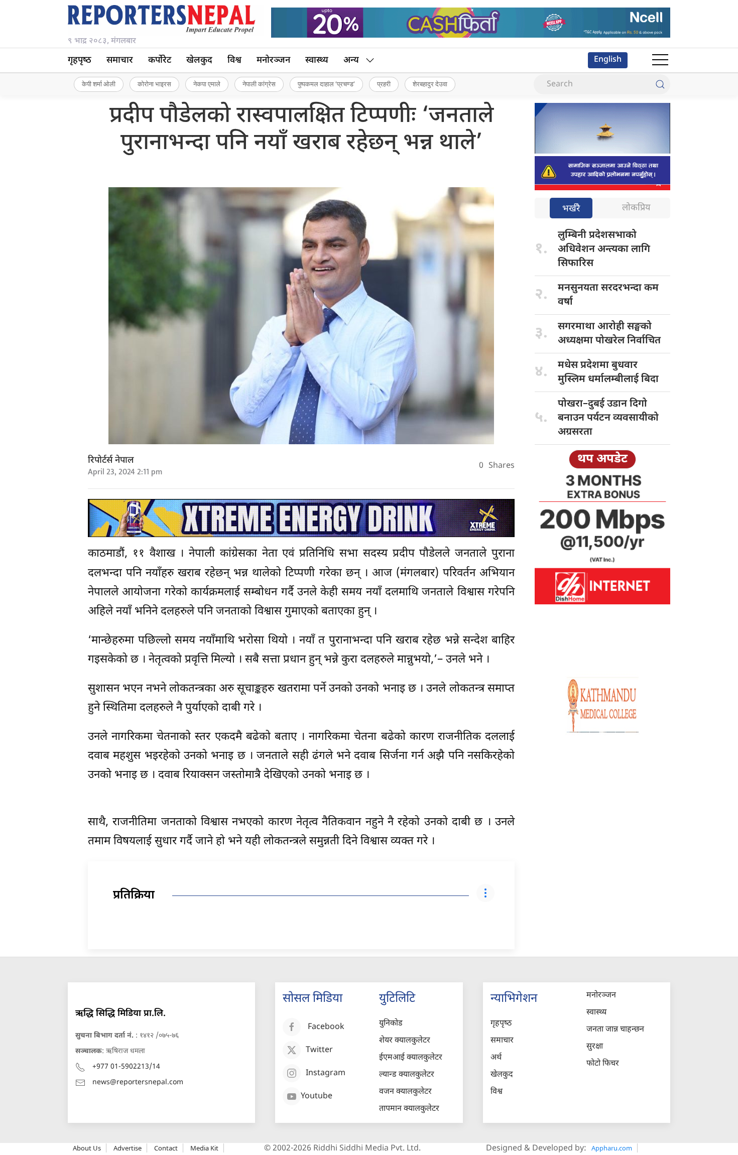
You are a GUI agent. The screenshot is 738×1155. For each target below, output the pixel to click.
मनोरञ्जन (273, 60)
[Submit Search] (660, 84)
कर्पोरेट (159, 60)
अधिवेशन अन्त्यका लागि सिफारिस (604, 249)
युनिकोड (391, 1023)
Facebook (326, 1027)
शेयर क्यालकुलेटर (404, 1041)
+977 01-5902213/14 (126, 1067)
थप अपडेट (602, 459)
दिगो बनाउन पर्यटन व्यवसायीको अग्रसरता (608, 418)
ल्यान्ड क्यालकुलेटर (406, 1075)
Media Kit (204, 1147)
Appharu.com (611, 1147)
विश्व (234, 60)
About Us (87, 1147)
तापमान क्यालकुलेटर (409, 1109)
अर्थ (496, 1058)
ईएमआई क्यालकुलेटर (410, 1058)
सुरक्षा (594, 1047)
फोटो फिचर (602, 1064)
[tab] (571, 209)
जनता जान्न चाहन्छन (615, 1029)
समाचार (119, 60)
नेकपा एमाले (206, 84)
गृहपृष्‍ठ (79, 60)
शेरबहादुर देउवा (430, 84)
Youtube (316, 1097)
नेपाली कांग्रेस (259, 84)
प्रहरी (384, 84)
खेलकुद (199, 60)
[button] (660, 60)
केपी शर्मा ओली (98, 84)
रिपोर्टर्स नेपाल (111, 460)
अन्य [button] (351, 60)
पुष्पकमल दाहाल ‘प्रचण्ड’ (326, 84)
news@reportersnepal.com (137, 1082)
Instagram (325, 1074)
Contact (166, 1147)
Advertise (127, 1147)
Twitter (319, 1051)
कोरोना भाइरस (154, 84)
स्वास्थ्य (316, 60)
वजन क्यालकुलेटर (405, 1092)
